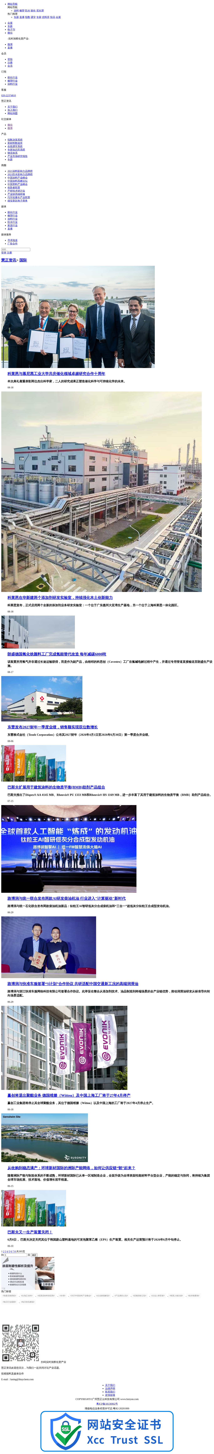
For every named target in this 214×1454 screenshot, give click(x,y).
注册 (10, 62)
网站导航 (13, 4)
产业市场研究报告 (18, 156)
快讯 (52, 17)
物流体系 (13, 153)
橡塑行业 (13, 80)
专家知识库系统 (16, 149)
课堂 (33, 17)
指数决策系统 (15, 139)
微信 (10, 32)
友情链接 (110, 1395)
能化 (33, 10)
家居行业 (13, 225)
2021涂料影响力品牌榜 (20, 171)
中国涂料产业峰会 (18, 177)
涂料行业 (13, 84)
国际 (23, 260)
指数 (27, 17)
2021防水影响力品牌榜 (20, 174)
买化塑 (40, 10)
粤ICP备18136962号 (107, 1403)
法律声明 (110, 1388)
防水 (27, 10)
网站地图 (13, 113)
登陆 (10, 59)
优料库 (46, 17)
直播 (21, 17)
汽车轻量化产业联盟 (19, 197)
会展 (58, 17)
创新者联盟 (14, 187)
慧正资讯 (8, 260)
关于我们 (13, 106)
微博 (10, 44)
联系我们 (110, 1391)
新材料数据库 (15, 143)
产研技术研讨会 (16, 190)
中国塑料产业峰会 (18, 184)
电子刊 (11, 29)
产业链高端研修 (16, 194)
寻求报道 (13, 240)
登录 (3, 252)
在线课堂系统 (15, 146)
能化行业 (13, 77)
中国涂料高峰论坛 (18, 181)
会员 (10, 66)
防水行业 (13, 222)
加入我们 (13, 110)
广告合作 (13, 243)
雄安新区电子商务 (18, 200)
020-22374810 (8, 95)
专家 (38, 17)
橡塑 (21, 10)
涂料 (16, 10)
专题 (16, 17)
